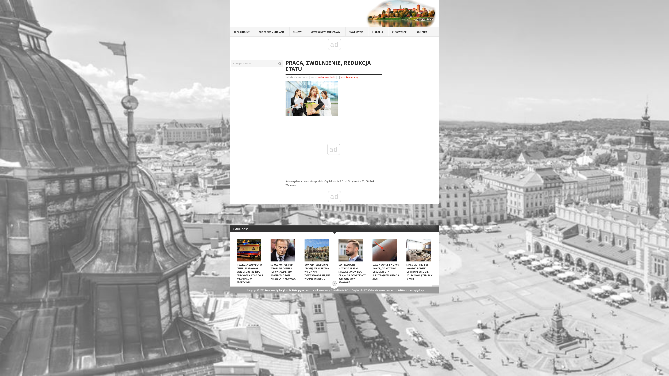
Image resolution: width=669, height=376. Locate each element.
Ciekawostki (399, 32)
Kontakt (422, 32)
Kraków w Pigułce (281, 14)
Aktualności (242, 32)
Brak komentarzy (349, 77)
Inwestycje (356, 32)
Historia (377, 32)
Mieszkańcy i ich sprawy (325, 32)
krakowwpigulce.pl (275, 290)
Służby (297, 32)
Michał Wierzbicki (326, 77)
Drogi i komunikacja (271, 32)
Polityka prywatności (300, 290)
